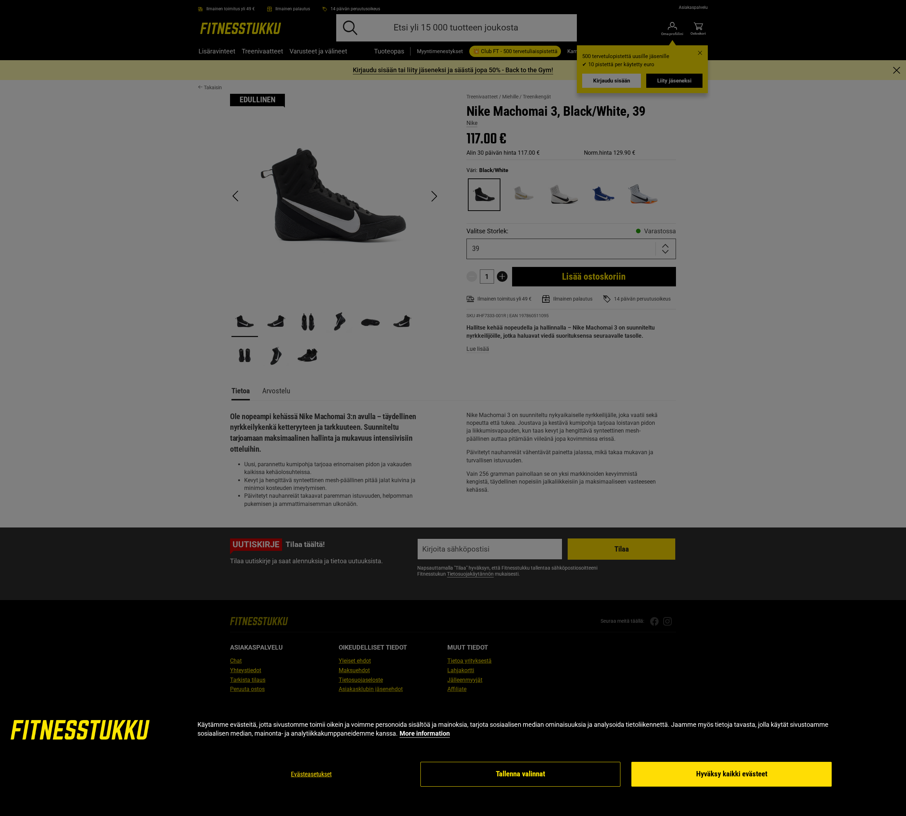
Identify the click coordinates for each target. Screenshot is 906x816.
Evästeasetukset (311, 774)
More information (425, 733)
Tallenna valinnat (520, 774)
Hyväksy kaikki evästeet (731, 774)
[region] (453, 754)
